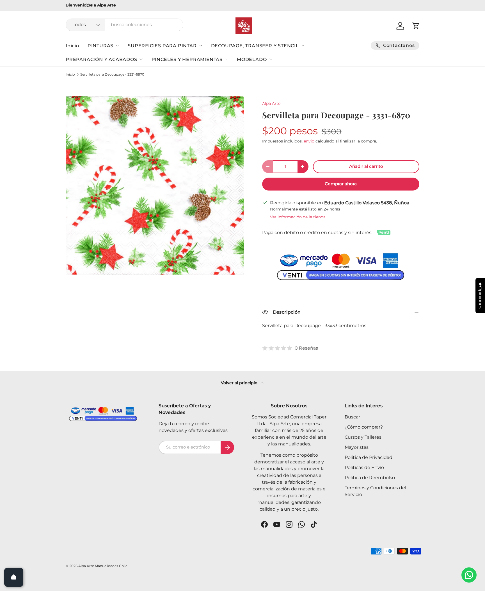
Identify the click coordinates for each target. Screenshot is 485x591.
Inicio (72, 45)
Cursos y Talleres (363, 437)
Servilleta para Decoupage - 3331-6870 (112, 74)
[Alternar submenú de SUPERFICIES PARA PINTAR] (200, 45)
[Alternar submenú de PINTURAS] (117, 45)
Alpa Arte (271, 103)
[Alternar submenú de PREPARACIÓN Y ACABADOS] (141, 59)
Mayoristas (357, 447)
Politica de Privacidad (368, 457)
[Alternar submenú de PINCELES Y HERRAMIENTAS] (226, 59)
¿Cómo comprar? (364, 427)
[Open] (13, 577)
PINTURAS (100, 45)
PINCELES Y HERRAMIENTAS (187, 59)
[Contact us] (469, 575)
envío (309, 141)
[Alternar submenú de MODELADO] (270, 59)
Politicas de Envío (364, 467)
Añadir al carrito (366, 166)
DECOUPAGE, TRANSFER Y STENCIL (255, 45)
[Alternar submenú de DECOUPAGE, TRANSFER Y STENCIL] (302, 45)
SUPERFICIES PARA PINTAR (162, 45)
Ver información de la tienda (298, 216)
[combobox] (124, 25)
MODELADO (252, 59)
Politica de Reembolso (370, 477)
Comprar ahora (341, 183)
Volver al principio (239, 382)
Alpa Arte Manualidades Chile (102, 566)
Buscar (352, 417)
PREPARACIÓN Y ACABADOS (101, 59)
